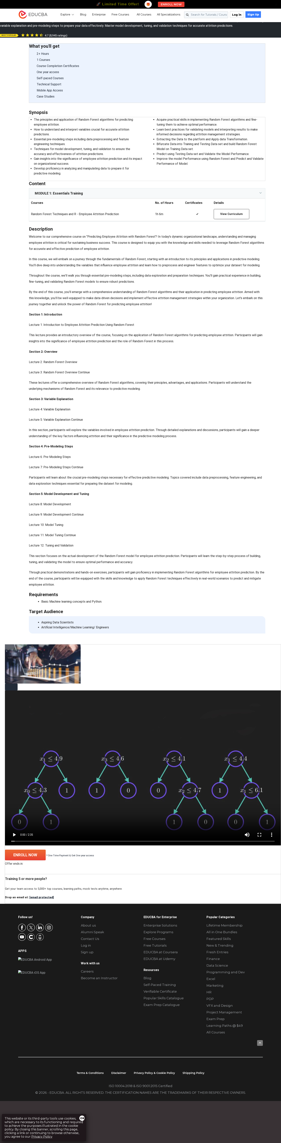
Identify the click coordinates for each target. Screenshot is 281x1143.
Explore (65, 14)
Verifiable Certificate (160, 991)
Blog (83, 14)
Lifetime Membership (224, 925)
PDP (210, 999)
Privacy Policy (41, 1136)
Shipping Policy (193, 1073)
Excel (210, 979)
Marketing (214, 985)
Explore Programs (158, 932)
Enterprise (99, 14)
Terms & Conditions (90, 1073)
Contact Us (90, 939)
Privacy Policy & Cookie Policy (154, 1073)
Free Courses (120, 14)
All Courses (144, 14)
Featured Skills (218, 939)
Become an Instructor (99, 978)
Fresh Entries (217, 952)
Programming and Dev (225, 972)
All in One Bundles (221, 932)
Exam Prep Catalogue (162, 1005)
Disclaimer (118, 1073)
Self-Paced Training (160, 985)
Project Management (224, 1012)
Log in (236, 14)
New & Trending (219, 945)
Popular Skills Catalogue (164, 998)
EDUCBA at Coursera (161, 952)
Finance (213, 959)
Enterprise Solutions (160, 925)
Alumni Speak (92, 932)
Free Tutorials (155, 945)
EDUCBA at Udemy (159, 959)
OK (82, 1118)
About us (88, 925)
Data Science (217, 965)
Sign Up (253, 14)
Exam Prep (215, 1019)
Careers (87, 971)
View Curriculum (231, 214)
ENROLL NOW (25, 855)
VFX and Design (219, 1005)
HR (208, 992)
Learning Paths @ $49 (224, 1026)
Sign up (87, 952)
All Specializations (168, 14)
